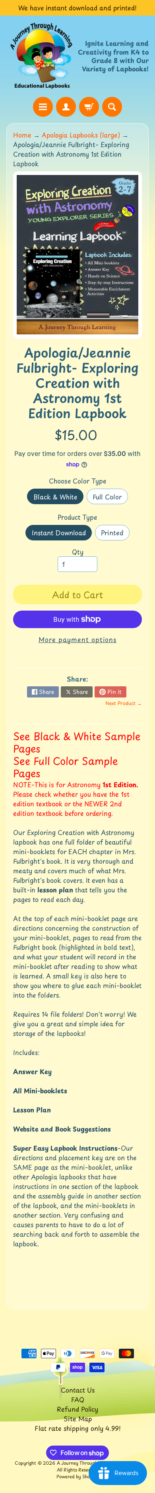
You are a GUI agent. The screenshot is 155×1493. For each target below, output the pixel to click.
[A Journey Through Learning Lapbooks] (42, 56)
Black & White (58, 498)
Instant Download (62, 534)
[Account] (66, 107)
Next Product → (123, 703)
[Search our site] (112, 107)
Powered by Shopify (77, 1476)
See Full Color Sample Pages (65, 767)
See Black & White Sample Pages (77, 742)
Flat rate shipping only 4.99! (78, 1428)
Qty (77, 551)
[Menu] (43, 107)
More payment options (77, 639)
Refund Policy (77, 1409)
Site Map (78, 1418)
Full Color (110, 498)
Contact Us (78, 1390)
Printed (115, 534)
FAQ (77, 1399)
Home (22, 134)
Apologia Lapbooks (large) (81, 134)
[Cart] (89, 107)
